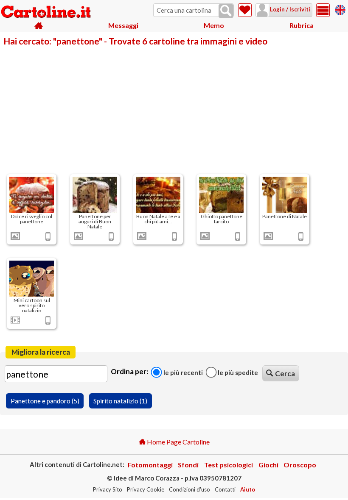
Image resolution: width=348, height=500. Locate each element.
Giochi (268, 465)
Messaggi (123, 25)
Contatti (225, 489)
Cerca (285, 373)
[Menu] (323, 10)
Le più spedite (237, 372)
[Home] (39, 25)
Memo (214, 25)
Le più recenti (182, 372)
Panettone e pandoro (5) (45, 401)
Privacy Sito (107, 489)
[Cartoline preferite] (245, 10)
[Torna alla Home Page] (46, 12)
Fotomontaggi (150, 465)
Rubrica (301, 25)
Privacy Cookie (145, 489)
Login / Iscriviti (289, 9)
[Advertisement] (174, 109)
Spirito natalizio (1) (120, 401)
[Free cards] (340, 9)
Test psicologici (228, 465)
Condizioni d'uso (189, 489)
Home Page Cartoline (178, 442)
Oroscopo (299, 465)
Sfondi (188, 465)
